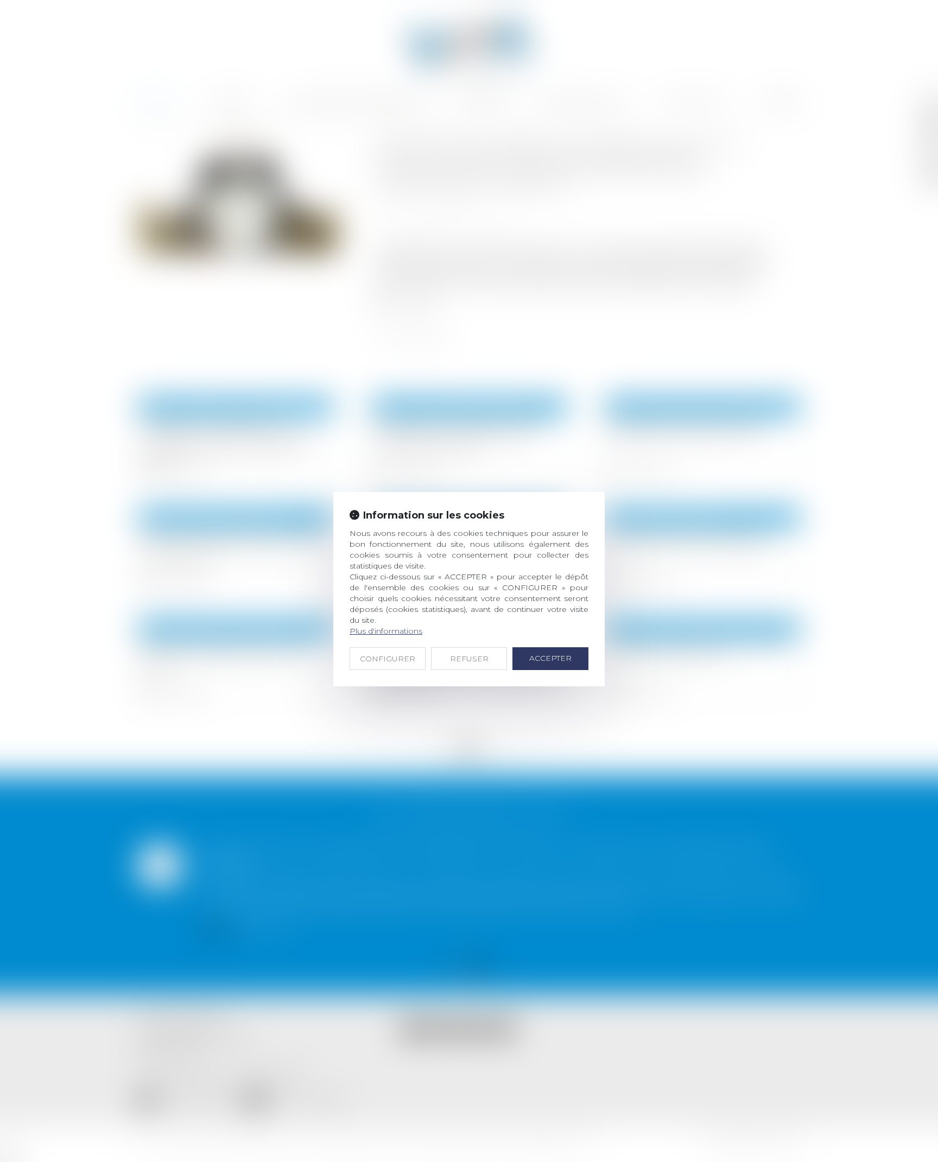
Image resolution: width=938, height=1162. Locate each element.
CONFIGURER (387, 659)
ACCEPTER (550, 658)
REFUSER (469, 659)
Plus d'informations (386, 631)
